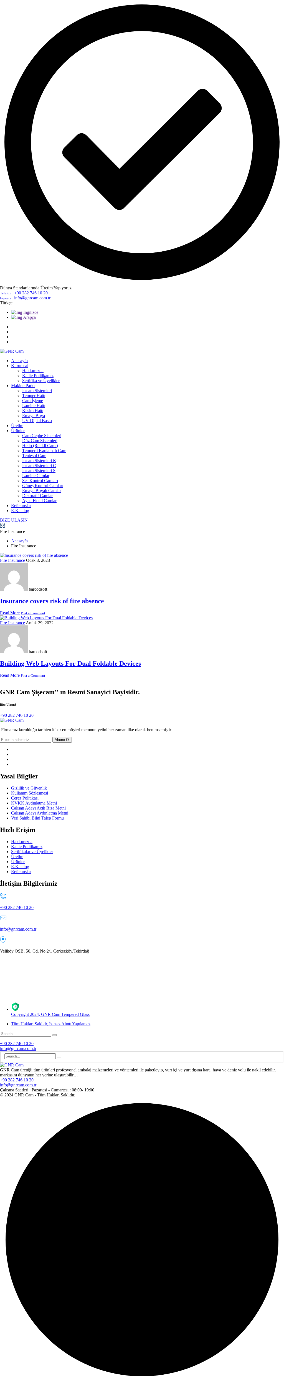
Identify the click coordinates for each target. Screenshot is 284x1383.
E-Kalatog (20, 866)
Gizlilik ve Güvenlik (29, 788)
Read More (10, 612)
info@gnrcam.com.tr (25, 297)
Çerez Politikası (25, 798)
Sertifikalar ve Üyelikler (32, 851)
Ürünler (18, 861)
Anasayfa (19, 540)
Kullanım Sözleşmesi (29, 793)
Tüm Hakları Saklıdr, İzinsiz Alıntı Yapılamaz (50, 1023)
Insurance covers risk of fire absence (52, 601)
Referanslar (21, 871)
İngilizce (30, 312)
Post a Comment (33, 613)
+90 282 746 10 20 (24, 292)
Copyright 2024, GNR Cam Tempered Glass (50, 1014)
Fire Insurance (12, 560)
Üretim (17, 856)
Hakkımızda (21, 841)
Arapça (29, 317)
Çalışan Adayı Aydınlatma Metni (39, 813)
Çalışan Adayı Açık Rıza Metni (38, 808)
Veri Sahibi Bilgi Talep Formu (37, 818)
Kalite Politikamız (26, 846)
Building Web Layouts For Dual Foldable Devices (70, 663)
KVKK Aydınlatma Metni (34, 803)
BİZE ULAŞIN (14, 520)
